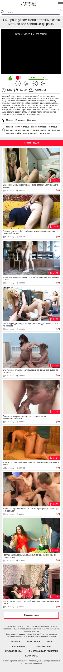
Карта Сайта (31, 656)
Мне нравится (10, 78)
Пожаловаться (27, 83)
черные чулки (38, 130)
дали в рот (45, 133)
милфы (53, 127)
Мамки (9, 120)
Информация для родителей (43, 651)
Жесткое (31, 120)
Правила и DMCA (13, 651)
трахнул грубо (13, 133)
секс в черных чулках (17, 130)
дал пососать (30, 133)
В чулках (20, 120)
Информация (18, 83)
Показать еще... (31, 615)
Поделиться (35, 83)
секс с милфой (39, 127)
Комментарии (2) (44, 83)
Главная (15, 641)
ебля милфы (22, 127)
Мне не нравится (18, 78)
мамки (9, 127)
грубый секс (54, 130)
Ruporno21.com (28, 626)
